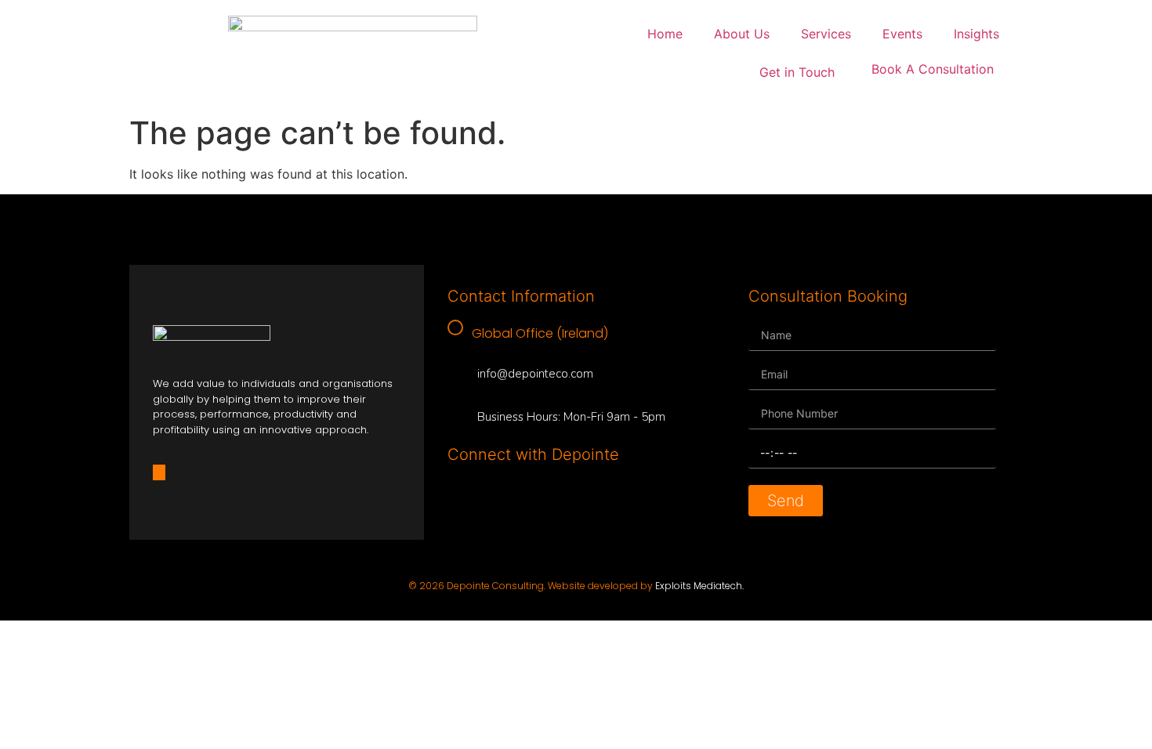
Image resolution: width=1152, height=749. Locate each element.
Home (665, 34)
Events (902, 34)
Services (826, 34)
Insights (976, 34)
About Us (742, 34)
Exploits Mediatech (698, 585)
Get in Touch (797, 72)
